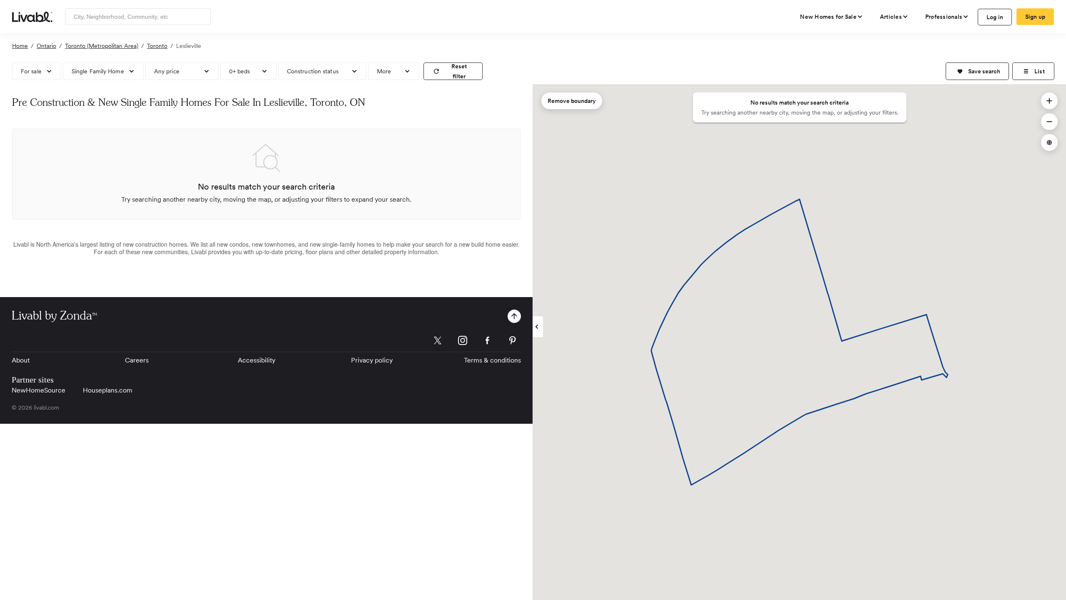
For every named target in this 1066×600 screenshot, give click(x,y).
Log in (995, 17)
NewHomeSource (38, 390)
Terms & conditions (492, 360)
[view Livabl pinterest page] (512, 342)
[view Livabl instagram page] (462, 342)
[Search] (201, 16)
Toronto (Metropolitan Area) (101, 45)
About (21, 360)
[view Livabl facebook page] (487, 342)
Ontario (46, 45)
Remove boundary (572, 101)
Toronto (157, 45)
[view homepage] (32, 16)
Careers (137, 360)
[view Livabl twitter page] (437, 342)
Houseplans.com (107, 390)
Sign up (1035, 16)
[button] (977, 71)
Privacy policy (372, 360)
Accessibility (256, 360)
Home (20, 45)
